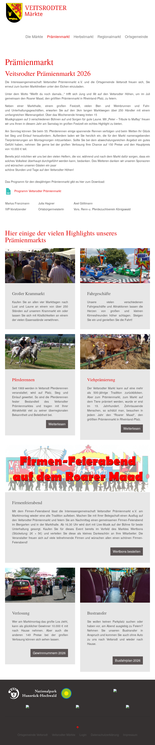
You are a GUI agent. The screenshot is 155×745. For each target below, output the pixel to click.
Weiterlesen (57, 424)
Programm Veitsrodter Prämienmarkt (37, 191)
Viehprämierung (101, 379)
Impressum (130, 735)
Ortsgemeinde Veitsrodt (33, 735)
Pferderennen (23, 379)
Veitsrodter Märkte (63, 735)
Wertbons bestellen (126, 551)
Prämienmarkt (58, 36)
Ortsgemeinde (136, 36)
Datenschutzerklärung (105, 735)
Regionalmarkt (109, 36)
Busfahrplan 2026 (127, 660)
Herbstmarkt (83, 36)
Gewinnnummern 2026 (49, 653)
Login (83, 735)
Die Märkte (34, 36)
